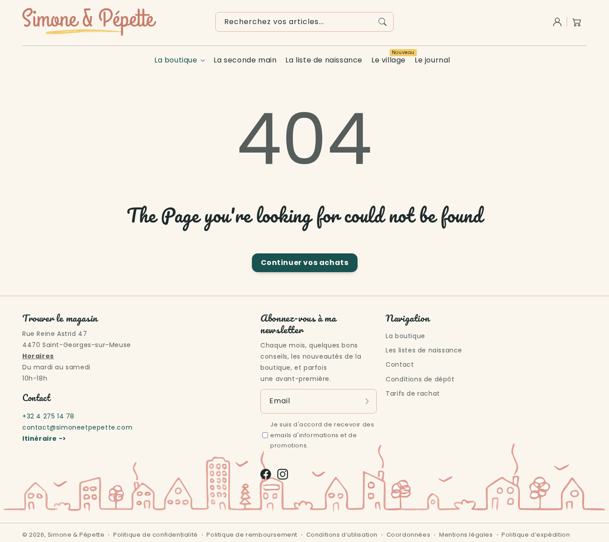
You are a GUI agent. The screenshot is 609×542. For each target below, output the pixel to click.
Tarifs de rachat (413, 393)
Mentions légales (466, 534)
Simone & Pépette (76, 534)
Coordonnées (409, 534)
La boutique (176, 60)
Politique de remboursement (251, 534)
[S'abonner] (367, 401)
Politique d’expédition (536, 534)
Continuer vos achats (305, 262)
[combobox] (304, 22)
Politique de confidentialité (155, 534)
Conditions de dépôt (420, 379)
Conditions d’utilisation (342, 534)
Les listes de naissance (424, 350)
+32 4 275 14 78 (48, 416)
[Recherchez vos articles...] (382, 21)
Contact (400, 364)
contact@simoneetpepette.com (77, 427)
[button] (577, 22)
